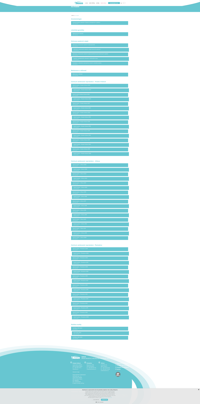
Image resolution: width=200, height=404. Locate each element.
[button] (100, 402)
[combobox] (198, 389)
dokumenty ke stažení (122, 363)
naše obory (103, 3)
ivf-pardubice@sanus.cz (91, 369)
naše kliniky (92, 3)
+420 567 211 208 (106, 369)
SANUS (72, 15)
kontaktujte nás (114, 3)
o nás (86, 3)
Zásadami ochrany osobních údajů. (107, 397)
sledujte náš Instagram (122, 367)
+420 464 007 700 (92, 367)
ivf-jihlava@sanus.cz (105, 370)
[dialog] (100, 396)
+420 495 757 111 (77, 367)
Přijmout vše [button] (104, 399)
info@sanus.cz (75, 369)
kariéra (119, 369)
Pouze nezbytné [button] (96, 399)
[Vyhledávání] (121, 3)
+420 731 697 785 (106, 367)
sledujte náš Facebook (122, 365)
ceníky (97, 3)
